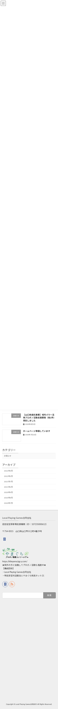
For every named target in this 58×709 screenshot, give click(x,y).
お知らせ (7, 456)
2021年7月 (8, 482)
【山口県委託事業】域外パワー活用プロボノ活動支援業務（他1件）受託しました (39, 417)
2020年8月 (8, 498)
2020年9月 (8, 492)
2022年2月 (8, 476)
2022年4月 (8, 471)
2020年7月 (8, 503)
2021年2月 (8, 487)
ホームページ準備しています (36, 430)
